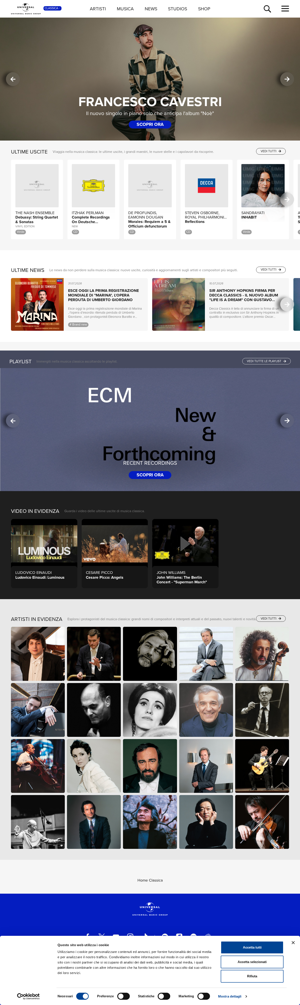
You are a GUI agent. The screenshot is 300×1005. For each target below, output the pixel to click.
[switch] (123, 996)
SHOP (204, 8)
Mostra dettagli (230, 996)
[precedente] (13, 79)
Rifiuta (252, 976)
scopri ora (150, 124)
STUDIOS (177, 8)
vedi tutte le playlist (264, 361)
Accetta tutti (252, 947)
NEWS (151, 8)
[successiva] (287, 79)
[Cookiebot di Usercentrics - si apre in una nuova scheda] (28, 996)
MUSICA (125, 8)
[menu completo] (285, 9)
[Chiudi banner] (293, 942)
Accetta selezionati (252, 962)
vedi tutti (269, 151)
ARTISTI (98, 8)
